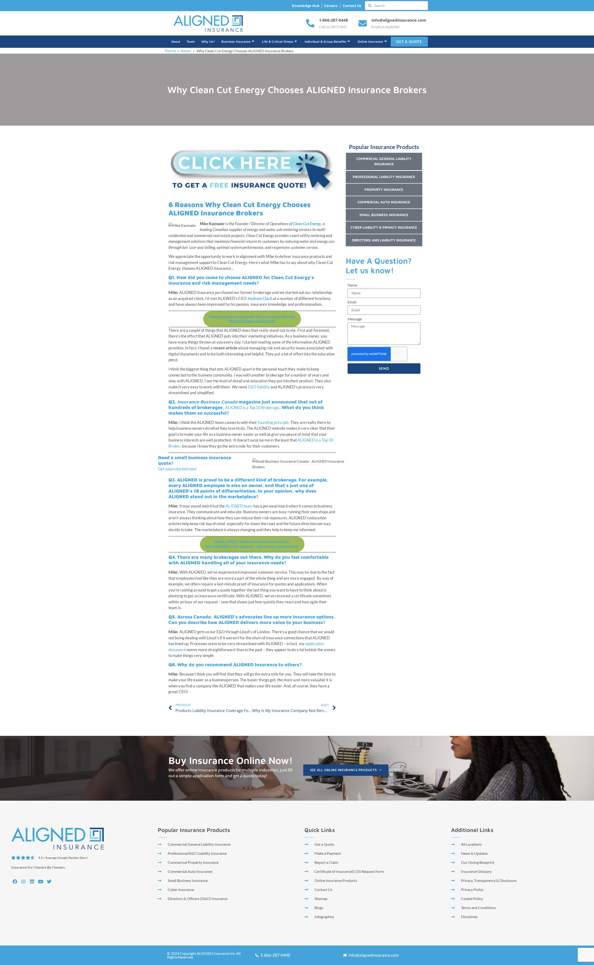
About (175, 41)
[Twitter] (49, 881)
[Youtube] (40, 881)
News (186, 50)
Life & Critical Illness (277, 41)
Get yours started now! (177, 468)
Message (355, 319)
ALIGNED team (239, 506)
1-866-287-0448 (333, 20)
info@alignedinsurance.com (398, 20)
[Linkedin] (32, 881)
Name (352, 285)
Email (352, 302)
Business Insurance (236, 41)
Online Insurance (370, 41)
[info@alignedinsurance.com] (362, 23)
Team (191, 41)
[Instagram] (23, 881)
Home (170, 50)
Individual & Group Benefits (325, 41)
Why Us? (208, 41)
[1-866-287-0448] (310, 23)
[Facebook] (15, 881)
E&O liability (259, 386)
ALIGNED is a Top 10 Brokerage (252, 407)
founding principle (273, 422)
